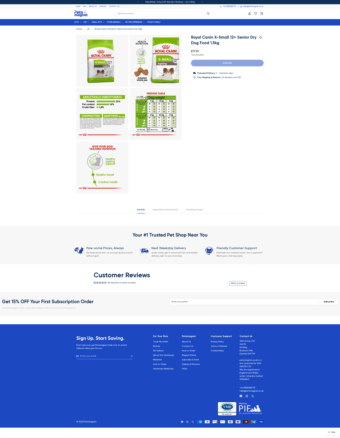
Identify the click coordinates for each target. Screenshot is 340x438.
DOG (76, 22)
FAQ (84, 6)
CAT (85, 22)
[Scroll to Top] (335, 423)
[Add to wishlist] (261, 38)
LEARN (78, 6)
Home (79, 29)
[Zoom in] (123, 40)
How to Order (188, 351)
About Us (186, 342)
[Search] (208, 13)
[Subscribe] (129, 356)
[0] (262, 13)
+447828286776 (247, 388)
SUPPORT (103, 6)
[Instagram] (246, 396)
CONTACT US (114, 6)
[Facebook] (241, 396)
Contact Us (187, 346)
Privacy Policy (217, 342)
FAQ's (184, 369)
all (88, 29)
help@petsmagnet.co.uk (252, 391)
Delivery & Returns (191, 364)
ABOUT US (93, 6)
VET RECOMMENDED (133, 22)
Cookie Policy (217, 351)
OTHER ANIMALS (113, 22)
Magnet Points (189, 355)
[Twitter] (252, 396)
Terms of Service (219, 346)
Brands (156, 346)
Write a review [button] (238, 283)
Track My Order (160, 342)
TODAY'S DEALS (153, 22)
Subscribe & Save (190, 360)
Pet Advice (158, 351)
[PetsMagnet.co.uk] (81, 13)
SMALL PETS (97, 22)
